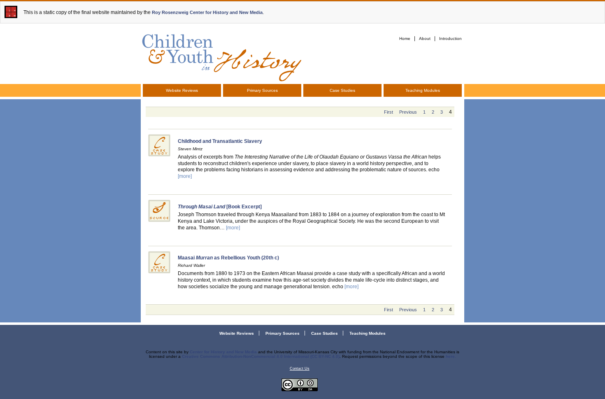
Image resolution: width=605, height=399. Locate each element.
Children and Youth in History (221, 56)
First (388, 112)
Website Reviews (182, 90)
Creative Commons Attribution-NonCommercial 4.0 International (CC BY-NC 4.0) (261, 356)
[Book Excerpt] (220, 207)
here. (451, 356)
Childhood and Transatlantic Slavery (220, 141)
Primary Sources (262, 90)
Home (404, 38)
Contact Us (299, 368)
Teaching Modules (422, 90)
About (424, 38)
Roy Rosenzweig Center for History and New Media (207, 12)
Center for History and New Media (223, 352)
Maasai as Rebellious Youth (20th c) (228, 258)
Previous (408, 112)
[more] (185, 176)
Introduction (450, 38)
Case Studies (342, 90)
